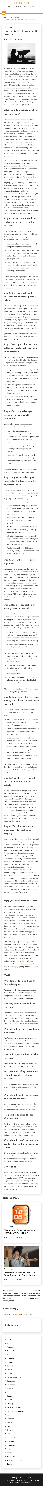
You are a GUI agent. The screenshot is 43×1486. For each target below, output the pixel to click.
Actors (9, 1339)
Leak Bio (21, 3)
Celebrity (10, 1366)
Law (8, 1415)
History (10, 1404)
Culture (10, 1373)
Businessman (12, 1362)
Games (10, 1396)
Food (9, 1392)
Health (9, 1400)
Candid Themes (26, 1483)
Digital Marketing (14, 1377)
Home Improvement (15, 1411)
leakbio (19, 39)
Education (11, 1381)
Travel (9, 1464)
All (8, 1343)
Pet (8, 1434)
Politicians (11, 1437)
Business (10, 1358)
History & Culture (14, 1407)
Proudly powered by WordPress (17, 1480)
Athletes (10, 1347)
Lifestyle (10, 1419)
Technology (8, 27)
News (9, 1426)
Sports (9, 1453)
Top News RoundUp (15, 1460)
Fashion (10, 1388)
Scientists (11, 1445)
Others (10, 1430)
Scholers (10, 1441)
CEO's (9, 1370)
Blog (9, 1354)
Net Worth (11, 1422)
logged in (17, 1314)
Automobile (11, 1351)
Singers (10, 1449)
